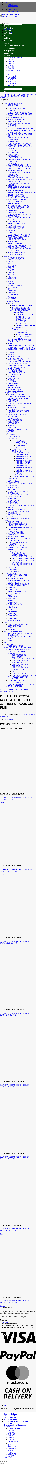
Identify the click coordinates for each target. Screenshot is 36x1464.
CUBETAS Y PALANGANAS (18, 624)
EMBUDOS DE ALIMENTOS (18, 178)
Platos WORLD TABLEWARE (21, 446)
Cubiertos (11, 435)
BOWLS (11, 343)
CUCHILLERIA (13, 342)
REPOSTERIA (13, 141)
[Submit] (5, 91)
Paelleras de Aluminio (24, 334)
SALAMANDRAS (14, 582)
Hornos (10, 606)
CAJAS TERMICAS (15, 201)
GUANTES (12, 150)
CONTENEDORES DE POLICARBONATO (20, 661)
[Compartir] (5, 1461)
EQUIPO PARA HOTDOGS (17, 542)
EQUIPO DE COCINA (16, 254)
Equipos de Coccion (11, 573)
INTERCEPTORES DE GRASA (19, 578)
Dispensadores (13, 569)
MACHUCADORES (15, 203)
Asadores (11, 588)
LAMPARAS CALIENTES (17, 546)
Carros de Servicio (14, 682)
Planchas (11, 613)
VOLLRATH (12, 83)
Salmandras (12, 619)
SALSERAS (12, 513)
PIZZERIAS (12, 382)
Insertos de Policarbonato (21, 307)
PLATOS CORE (21, 444)
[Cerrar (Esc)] (7, 1461)
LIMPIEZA (11, 231)
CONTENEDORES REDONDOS (24, 659)
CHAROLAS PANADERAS (18, 364)
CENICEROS (13, 504)
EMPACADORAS (14, 405)
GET (9, 72)
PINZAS (11, 380)
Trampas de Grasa (14, 620)
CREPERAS (12, 427)
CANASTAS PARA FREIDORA (19, 169)
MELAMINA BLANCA (23, 456)
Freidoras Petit (13, 602)
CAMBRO (11, 61)
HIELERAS (12, 544)
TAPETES (11, 629)
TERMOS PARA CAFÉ (16, 537)
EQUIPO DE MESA (15, 158)
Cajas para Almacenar (16, 680)
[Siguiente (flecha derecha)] (3, 1463)
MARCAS (7, 56)
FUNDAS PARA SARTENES (18, 183)
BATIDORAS (12, 402)
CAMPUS (11, 63)
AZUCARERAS (13, 482)
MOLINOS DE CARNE (16, 194)
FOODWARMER (4, 1322)
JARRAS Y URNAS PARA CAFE (20, 205)
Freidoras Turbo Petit (15, 604)
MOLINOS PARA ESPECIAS (18, 429)
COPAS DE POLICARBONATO (19, 218)
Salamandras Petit (14, 617)
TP (9, 289)
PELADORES (13, 376)
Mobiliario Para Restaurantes (14, 631)
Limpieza (7, 622)
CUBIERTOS (13, 154)
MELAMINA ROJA (22, 464)
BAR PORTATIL (14, 529)
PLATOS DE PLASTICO (20, 475)
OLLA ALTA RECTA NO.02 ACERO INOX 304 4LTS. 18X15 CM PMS (16, 1158)
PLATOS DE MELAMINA (21, 453)
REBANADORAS (14, 422)
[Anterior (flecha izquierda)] (1, 1463)
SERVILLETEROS (14, 497)
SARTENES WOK (14, 209)
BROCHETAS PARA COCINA (19, 200)
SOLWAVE (12, 81)
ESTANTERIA (13, 176)
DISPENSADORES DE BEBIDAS (20, 143)
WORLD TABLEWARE (16, 258)
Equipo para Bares (14, 571)
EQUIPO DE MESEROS (16, 252)
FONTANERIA (13, 152)
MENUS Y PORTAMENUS (17, 509)
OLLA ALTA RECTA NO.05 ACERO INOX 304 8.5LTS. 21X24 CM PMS (16, 870)
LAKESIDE (12, 78)
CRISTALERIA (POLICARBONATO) (21, 506)
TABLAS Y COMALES (16, 515)
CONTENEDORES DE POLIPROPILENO (20, 669)
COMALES (12, 116)
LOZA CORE (20, 442)
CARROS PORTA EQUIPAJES (19, 650)
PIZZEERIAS (9, 640)
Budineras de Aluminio (24, 331)
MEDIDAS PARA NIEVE (16, 373)
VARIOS (11, 431)
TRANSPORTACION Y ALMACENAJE (18, 648)
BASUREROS (13, 225)
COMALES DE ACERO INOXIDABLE (21, 349)
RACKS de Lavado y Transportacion (21, 684)
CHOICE (11, 67)
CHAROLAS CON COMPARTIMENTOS (19, 554)
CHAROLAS (12, 551)
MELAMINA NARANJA (24, 460)
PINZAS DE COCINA (15, 229)
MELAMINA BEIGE (23, 455)
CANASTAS (12, 502)
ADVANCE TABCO (15, 58)
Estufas (10, 595)
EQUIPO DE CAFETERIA (17, 247)
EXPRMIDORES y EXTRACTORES (21, 345)
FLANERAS (12, 353)
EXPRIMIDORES (14, 163)
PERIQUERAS (13, 156)
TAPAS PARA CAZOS (16, 196)
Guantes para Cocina (15, 391)
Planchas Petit (13, 615)
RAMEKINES (13, 125)
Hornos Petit (12, 608)
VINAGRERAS (13, 500)
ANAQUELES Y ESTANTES (18, 677)
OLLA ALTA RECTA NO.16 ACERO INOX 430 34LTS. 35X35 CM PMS (16, 1230)
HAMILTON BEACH (15, 260)
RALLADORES (13, 384)
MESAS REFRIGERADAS (17, 524)
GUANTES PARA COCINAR (18, 165)
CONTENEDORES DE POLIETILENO (20, 665)
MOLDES (11, 354)
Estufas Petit (12, 597)
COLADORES (13, 105)
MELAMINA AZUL (22, 458)
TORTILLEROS (13, 487)
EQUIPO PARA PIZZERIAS (18, 119)
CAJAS (14, 671)
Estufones (11, 599)
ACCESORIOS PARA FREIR (18, 358)
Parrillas (11, 609)
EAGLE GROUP (14, 71)
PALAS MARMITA (14, 374)
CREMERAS (12, 486)
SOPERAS (12, 498)
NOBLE (11, 80)
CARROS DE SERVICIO (17, 526)
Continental (12, 291)
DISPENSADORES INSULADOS (20, 527)
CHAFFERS (12, 568)
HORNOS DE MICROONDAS (18, 411)
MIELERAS (12, 489)
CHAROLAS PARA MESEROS (23, 558)
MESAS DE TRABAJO (16, 227)
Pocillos (11, 351)
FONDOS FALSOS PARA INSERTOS (21, 130)
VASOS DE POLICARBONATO (19, 145)
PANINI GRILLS (13, 418)
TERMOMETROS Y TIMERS (18, 236)
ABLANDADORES (15, 356)
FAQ (5, 1405)
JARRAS (11, 507)
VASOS (11, 517)
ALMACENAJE (13, 679)
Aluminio (15, 329)
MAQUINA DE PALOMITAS (18, 548)
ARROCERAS (13, 400)
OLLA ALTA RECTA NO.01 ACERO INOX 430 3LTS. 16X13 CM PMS (16, 1014)
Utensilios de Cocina (7, 94)
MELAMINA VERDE (23, 462)
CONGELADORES (15, 522)
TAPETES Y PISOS (15, 170)
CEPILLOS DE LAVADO (16, 531)
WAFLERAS (12, 416)
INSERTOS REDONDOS (21, 309)
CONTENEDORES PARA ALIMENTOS (17, 109)
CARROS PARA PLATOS (17, 240)
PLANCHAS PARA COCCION (19, 580)
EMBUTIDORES (14, 181)
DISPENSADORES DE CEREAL (20, 214)
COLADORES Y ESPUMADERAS (20, 347)
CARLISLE (12, 65)
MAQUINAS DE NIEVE (16, 549)
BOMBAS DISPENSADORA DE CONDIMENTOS (19, 173)
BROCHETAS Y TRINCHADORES (20, 362)
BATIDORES (12, 241)
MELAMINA (12, 185)
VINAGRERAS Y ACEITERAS (19, 123)
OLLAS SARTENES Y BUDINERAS (21, 129)
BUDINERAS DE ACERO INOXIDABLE (25, 315)
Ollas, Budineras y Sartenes (26, 94)
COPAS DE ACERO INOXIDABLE (20, 484)
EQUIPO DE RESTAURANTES (19, 112)
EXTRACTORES (14, 409)
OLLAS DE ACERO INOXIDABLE (23, 319)
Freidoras (11, 600)
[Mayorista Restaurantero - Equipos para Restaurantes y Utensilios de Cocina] (9, 16)
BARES (11, 232)
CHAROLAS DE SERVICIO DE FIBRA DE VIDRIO (23, 561)
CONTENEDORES (19, 673)
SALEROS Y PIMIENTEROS (18, 511)
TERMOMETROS (14, 389)
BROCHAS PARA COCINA (18, 212)
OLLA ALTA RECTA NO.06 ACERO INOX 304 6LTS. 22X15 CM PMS (16, 1086)
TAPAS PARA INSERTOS (17, 223)
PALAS (10, 107)
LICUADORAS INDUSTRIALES (19, 398)
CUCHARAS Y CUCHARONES (19, 340)
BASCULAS (12, 425)
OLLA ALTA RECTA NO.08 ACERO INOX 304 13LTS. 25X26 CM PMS (16, 1301)
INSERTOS (12, 220)
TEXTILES (12, 127)
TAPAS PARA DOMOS (16, 243)
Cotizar (2, 712)
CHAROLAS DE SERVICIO (22, 557)
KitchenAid (12, 76)
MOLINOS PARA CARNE (17, 415)
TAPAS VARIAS (14, 216)
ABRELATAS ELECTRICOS (18, 407)
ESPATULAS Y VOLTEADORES (20, 234)
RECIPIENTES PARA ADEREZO (24, 675)
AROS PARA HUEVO (16, 360)
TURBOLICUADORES (16, 395)
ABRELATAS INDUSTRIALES (19, 396)
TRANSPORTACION (15, 686)
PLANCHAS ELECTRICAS (18, 586)
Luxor (10, 276)
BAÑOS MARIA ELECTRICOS (19, 538)
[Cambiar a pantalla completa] (3, 1461)
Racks (6, 642)
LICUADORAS (13, 413)
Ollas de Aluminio (22, 333)
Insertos (11, 303)
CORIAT (11, 69)
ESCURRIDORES (14, 626)
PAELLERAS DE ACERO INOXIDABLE (25, 322)
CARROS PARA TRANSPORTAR (20, 245)
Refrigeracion (9, 644)
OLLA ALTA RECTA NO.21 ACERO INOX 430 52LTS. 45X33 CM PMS (16, 798)
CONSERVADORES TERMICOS (20, 404)
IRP (9, 74)
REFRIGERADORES (15, 646)
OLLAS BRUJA (13, 540)
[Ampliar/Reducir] (1, 1461)
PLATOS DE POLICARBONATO (23, 476)
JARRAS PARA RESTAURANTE (20, 180)
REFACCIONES (14, 132)
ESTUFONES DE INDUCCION (19, 584)
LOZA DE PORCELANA (20, 440)
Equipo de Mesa (10, 433)
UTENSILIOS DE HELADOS (18, 198)
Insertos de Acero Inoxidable (22, 305)
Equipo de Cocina (10, 393)
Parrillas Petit (13, 611)
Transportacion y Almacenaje (15, 1425)
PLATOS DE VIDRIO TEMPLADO (19, 450)
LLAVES (11, 628)
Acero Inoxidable (7, 96)
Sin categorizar (13, 300)
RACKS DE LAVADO (15, 121)
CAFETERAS (13, 535)
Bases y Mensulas (14, 593)
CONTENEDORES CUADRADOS (19, 656)
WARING (11, 85)
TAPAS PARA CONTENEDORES (20, 114)
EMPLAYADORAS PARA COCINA (20, 167)
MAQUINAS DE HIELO (16, 533)
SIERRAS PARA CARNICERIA (19, 207)
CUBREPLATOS (14, 221)
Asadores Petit (13, 589)
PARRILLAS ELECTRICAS (18, 591)
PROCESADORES (15, 420)
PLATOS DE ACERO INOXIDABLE (20, 495)
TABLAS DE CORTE (15, 190)
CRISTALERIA (13, 478)
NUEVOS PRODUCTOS (13, 103)
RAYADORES (13, 211)
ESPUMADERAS (14, 189)
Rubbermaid (12, 287)
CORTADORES (13, 378)
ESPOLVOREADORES (16, 118)
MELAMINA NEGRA (23, 466)
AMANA (11, 60)
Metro (10, 263)
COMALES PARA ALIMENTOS (19, 187)
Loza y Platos (13, 438)
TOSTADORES (13, 424)
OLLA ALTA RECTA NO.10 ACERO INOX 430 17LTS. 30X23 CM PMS (16, 942)
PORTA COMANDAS (15, 238)
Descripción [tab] (8, 719)
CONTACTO (8, 1458)
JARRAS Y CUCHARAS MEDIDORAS (22, 192)
